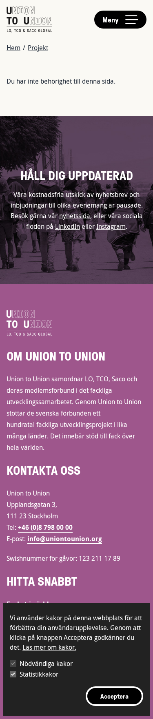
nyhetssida (74, 215)
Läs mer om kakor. (49, 647)
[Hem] (29, 20)
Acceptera (114, 696)
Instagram (111, 226)
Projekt (38, 47)
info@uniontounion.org (64, 538)
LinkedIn (67, 226)
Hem (13, 47)
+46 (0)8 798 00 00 (45, 527)
